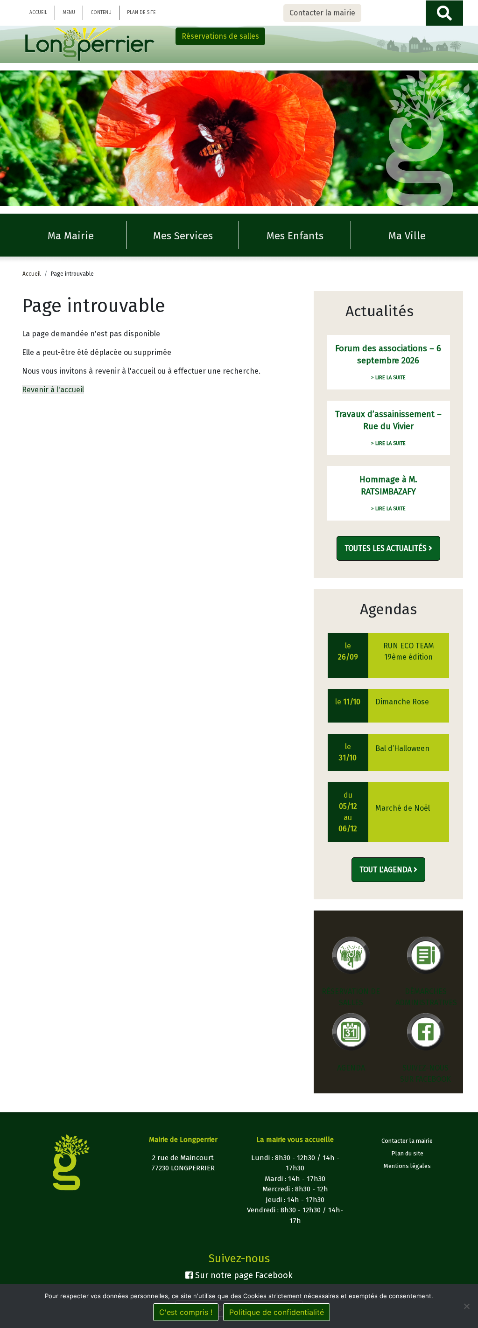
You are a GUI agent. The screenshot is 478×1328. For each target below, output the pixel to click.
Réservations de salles (220, 36)
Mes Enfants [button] (295, 235)
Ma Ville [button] (407, 235)
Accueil (38, 12)
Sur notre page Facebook (243, 1275)
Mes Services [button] (183, 235)
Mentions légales (407, 1165)
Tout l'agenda (386, 869)
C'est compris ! (185, 1312)
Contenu (101, 12)
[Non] (466, 1306)
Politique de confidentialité (276, 1312)
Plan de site (141, 12)
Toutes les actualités (386, 548)
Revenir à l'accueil (53, 389)
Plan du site (407, 1153)
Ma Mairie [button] (71, 235)
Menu (69, 12)
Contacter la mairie (322, 12)
